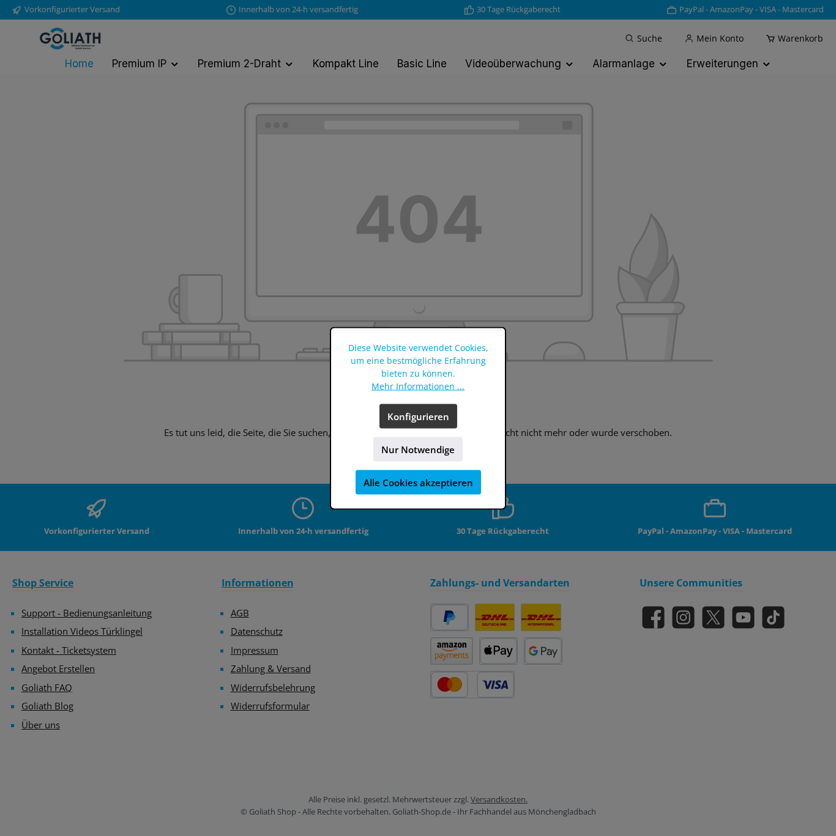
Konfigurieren (418, 416)
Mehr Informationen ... (418, 385)
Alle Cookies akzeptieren (418, 482)
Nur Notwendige (418, 449)
